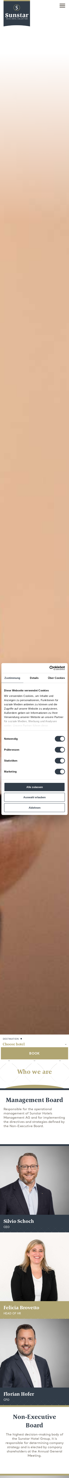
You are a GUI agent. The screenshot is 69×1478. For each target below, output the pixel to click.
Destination (11, 1039)
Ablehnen (35, 807)
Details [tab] (34, 677)
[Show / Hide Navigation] (62, 6)
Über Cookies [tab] (56, 677)
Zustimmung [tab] (12, 677)
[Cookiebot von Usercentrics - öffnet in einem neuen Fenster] (49, 668)
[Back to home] (16, 16)
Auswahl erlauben (34, 797)
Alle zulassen (34, 786)
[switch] (60, 749)
